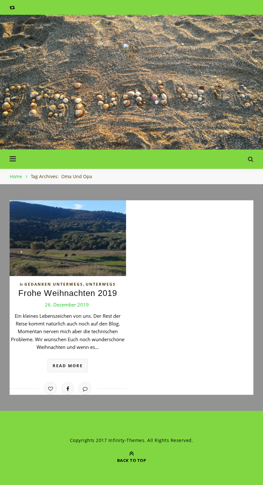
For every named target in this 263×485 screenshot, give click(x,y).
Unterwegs (101, 284)
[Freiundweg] (131, 51)
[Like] (50, 388)
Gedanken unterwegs (53, 284)
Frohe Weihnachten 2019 (67, 293)
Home (16, 176)
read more (68, 365)
